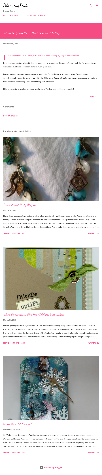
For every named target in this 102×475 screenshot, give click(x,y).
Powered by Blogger (52, 467)
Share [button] (93, 96)
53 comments (18, 452)
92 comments (18, 233)
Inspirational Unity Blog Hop (20, 205)
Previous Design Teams (34, 15)
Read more (93, 233)
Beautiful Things (10, 15)
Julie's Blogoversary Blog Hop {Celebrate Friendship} (33, 314)
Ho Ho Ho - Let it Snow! (17, 424)
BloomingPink (15, 5)
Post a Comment (10, 115)
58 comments (18, 343)
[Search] (90, 4)
